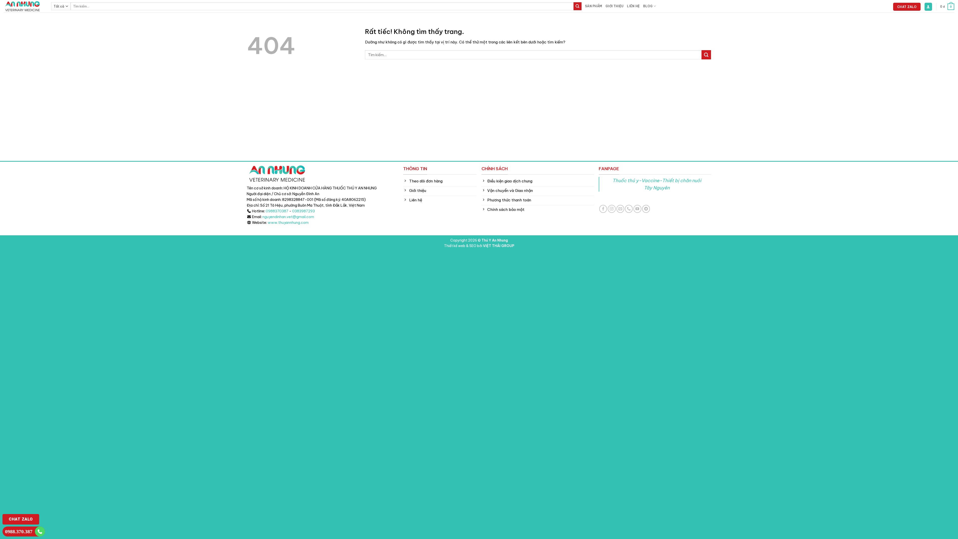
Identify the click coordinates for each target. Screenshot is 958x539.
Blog (648, 6)
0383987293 (303, 211)
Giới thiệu (614, 6)
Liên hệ (633, 6)
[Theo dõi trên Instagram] (611, 209)
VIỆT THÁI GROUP (498, 246)
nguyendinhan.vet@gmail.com (288, 217)
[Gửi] (578, 6)
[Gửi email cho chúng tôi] (620, 209)
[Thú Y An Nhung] (24, 6)
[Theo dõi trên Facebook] (603, 209)
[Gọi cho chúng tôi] (629, 209)
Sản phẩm (593, 6)
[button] (928, 6)
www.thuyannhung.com (288, 222)
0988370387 (277, 211)
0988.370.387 (18, 531)
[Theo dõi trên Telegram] (646, 209)
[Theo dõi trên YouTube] (637, 209)
